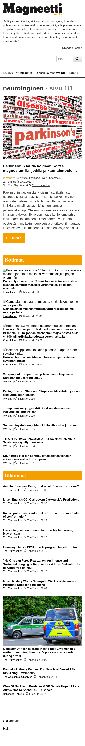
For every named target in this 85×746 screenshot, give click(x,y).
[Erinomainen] (13, 178)
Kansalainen (10, 292)
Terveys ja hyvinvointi (50, 72)
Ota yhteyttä (11, 721)
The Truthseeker (12, 490)
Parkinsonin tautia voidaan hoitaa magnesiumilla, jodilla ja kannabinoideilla (40, 168)
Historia (73, 72)
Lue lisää (12, 238)
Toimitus (11, 181)
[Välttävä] (6, 178)
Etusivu (8, 72)
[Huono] (4, 178)
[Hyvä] (11, 178)
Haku (6, 728)
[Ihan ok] (9, 178)
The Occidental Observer (17, 676)
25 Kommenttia (41, 185)
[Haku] (77, 59)
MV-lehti (7, 381)
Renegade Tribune (13, 693)
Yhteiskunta (24, 72)
